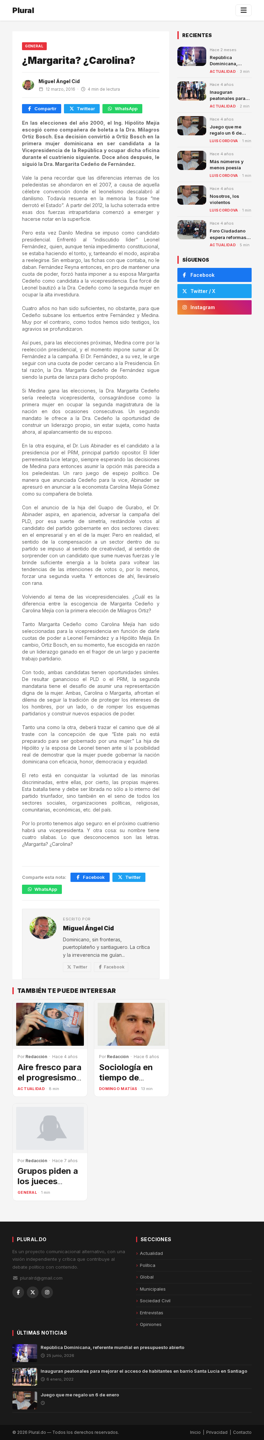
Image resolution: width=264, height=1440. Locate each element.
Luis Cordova (224, 141)
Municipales (153, 1289)
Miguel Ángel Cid (59, 81)
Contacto (242, 1432)
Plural (23, 10)
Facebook (94, 877)
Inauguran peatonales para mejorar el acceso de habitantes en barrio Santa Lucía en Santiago (144, 1371)
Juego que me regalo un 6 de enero (226, 133)
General (34, 46)
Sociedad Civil (155, 1300)
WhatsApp (126, 108)
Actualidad (31, 1088)
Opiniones (151, 1324)
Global (147, 1277)
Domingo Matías (118, 1088)
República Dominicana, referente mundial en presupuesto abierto (112, 1347)
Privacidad (217, 1432)
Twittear (86, 108)
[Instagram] (47, 1292)
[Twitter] (32, 1292)
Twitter (133, 877)
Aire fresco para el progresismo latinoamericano (50, 1077)
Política (147, 1265)
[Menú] (243, 10)
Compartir (45, 108)
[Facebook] (18, 1292)
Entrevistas (151, 1312)
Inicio (195, 1432)
